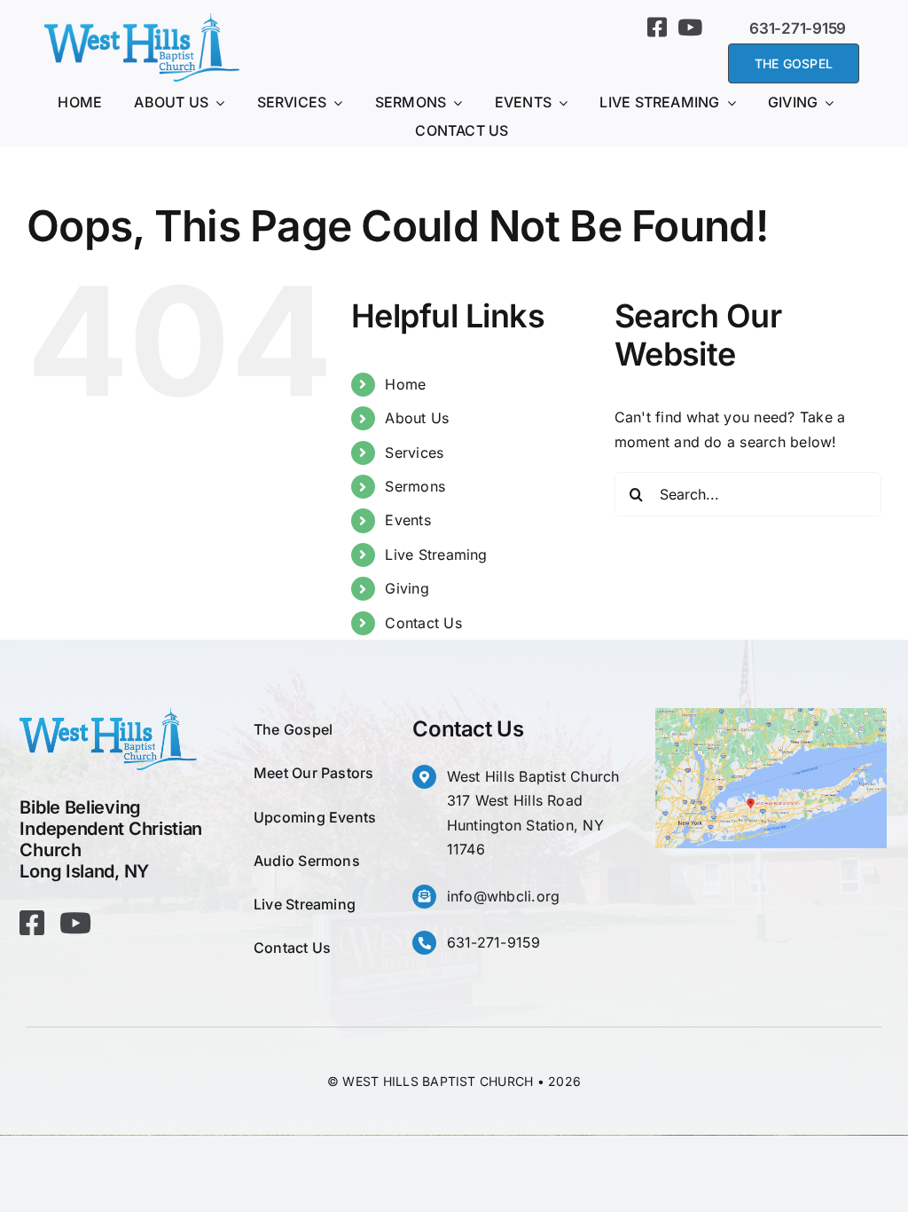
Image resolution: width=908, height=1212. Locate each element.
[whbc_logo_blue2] (141, 20)
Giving (406, 588)
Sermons (415, 486)
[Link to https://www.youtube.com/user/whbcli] (689, 27)
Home (405, 384)
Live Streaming (436, 554)
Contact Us (423, 623)
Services (414, 452)
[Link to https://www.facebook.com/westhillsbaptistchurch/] (657, 27)
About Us (417, 418)
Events (407, 520)
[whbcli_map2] (771, 715)
